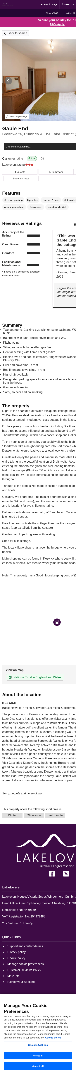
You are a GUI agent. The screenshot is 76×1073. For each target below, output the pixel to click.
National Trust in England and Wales (37, 677)
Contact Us (68, 4)
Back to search (17, 33)
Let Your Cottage (48, 4)
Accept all (38, 1066)
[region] (38, 1033)
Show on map (21, 178)
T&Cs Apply (57, 24)
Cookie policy (53, 1037)
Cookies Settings (38, 1045)
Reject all (38, 1055)
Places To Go (52, 13)
